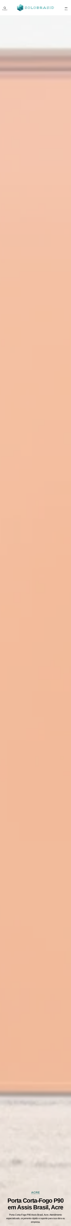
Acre (35, 1192)
